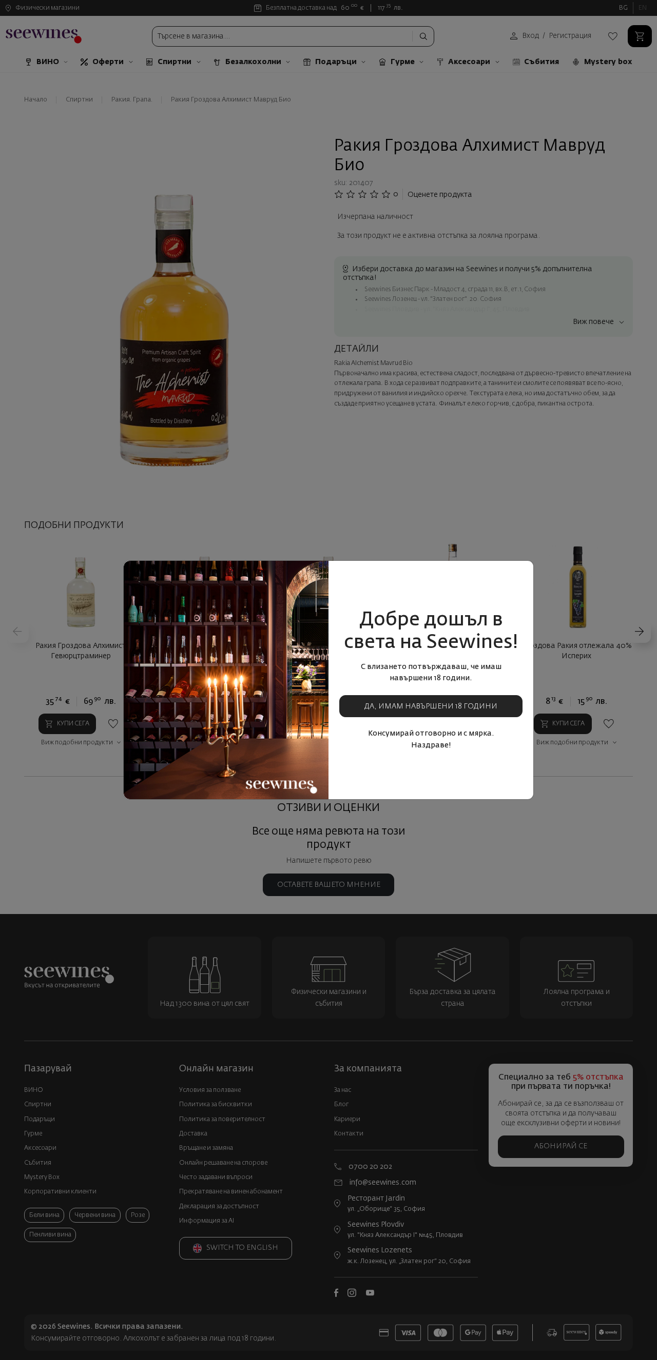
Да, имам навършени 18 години (430, 706)
